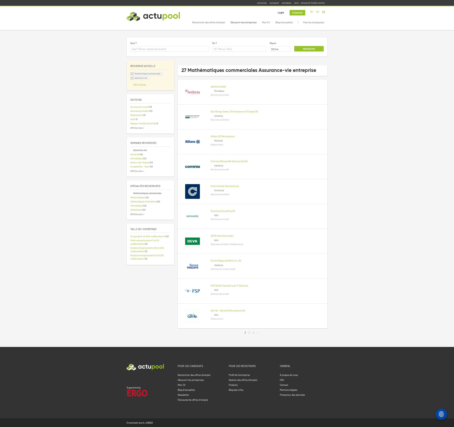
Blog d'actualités (284, 22)
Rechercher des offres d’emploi (208, 22)
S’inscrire (297, 12)
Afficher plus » (137, 127)
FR (323, 11)
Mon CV (266, 22)
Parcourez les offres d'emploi (193, 399)
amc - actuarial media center (309, 2)
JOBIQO (149, 422)
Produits (233, 384)
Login (281, 12)
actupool (274, 2)
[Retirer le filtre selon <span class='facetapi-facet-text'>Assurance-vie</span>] (132, 78)
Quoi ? (133, 43)
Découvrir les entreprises (244, 22)
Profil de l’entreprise (239, 374)
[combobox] (169, 49)
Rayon (273, 43)
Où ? (214, 43)
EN (317, 11)
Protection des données (292, 394)
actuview (262, 2)
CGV (282, 379)
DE (311, 11)
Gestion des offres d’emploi (243, 379)
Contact (284, 384)
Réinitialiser (140, 84)
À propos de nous (289, 374)
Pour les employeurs (313, 22)
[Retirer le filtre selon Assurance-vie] (131, 150)
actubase (286, 2)
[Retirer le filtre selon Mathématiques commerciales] (131, 193)
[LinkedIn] (129, 378)
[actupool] (153, 16)
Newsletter (183, 394)
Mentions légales (288, 389)
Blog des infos (236, 389)
